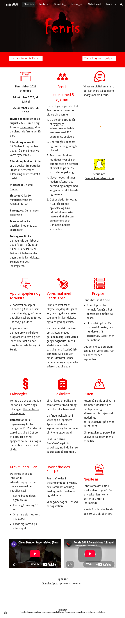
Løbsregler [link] (77, 4)
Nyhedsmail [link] (94, 4)
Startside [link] (29, 4)
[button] (121, 4)
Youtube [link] (43, 4)
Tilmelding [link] (60, 4)
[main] (26, 176)
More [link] (109, 4)
